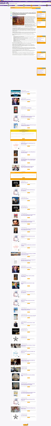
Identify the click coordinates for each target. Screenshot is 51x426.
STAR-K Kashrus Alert (24, 337)
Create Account (8, 0)
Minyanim (26, 1)
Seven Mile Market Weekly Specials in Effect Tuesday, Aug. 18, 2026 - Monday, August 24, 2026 (28, 392)
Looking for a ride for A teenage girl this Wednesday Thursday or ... (41, 71)
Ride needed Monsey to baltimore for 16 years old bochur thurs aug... (41, 72)
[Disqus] (23, 66)
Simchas (20, 1)
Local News (13, 7)
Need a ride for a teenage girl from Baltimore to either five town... (40, 69)
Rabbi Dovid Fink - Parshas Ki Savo (26, 99)
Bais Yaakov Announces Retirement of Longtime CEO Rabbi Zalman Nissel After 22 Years (28, 260)
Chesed (7, 1)
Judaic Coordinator (39, 39)
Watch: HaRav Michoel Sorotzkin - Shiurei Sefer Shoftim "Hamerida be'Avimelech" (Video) (27, 167)
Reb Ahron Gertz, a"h (39, 21)
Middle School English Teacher (40, 40)
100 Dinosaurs (38, 55)
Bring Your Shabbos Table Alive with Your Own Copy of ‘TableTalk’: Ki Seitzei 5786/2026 (28, 309)
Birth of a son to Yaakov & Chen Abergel (41, 13)
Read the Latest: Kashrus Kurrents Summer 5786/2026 (28, 315)
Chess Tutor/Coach (39, 54)
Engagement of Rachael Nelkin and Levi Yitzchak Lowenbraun (41, 16)
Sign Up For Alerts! (34, 8)
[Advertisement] (23, 57)
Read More (29, 101)
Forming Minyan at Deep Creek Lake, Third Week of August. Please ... (41, 73)
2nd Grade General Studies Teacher (40, 38)
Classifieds (33, 1)
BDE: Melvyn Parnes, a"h (24, 329)
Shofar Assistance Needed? (24, 198)
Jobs (13, 1)
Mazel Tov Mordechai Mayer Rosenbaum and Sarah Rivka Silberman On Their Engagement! (28, 116)
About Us (12, 0)
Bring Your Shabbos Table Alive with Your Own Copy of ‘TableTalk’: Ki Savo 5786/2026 (28, 125)
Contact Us (50, 1)
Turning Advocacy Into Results (25, 91)
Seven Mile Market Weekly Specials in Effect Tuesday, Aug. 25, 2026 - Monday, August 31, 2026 (28, 215)
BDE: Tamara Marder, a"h (24, 207)
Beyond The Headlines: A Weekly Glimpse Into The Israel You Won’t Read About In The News (28, 221)
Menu (48, 0)
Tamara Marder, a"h (39, 22)
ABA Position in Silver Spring (40, 56)
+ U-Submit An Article (38, 8)
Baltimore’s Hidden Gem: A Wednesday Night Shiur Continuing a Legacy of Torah (28, 360)
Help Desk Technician (39, 37)
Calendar (1, 1)
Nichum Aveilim (40, 1)
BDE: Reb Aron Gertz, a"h (24, 182)
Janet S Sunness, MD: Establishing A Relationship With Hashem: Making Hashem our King (28, 229)
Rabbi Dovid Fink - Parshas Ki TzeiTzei (26, 267)
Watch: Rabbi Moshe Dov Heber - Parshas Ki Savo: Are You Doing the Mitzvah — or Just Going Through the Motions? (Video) (28, 160)
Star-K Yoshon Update (24, 415)
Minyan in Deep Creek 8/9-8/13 (40, 53)
